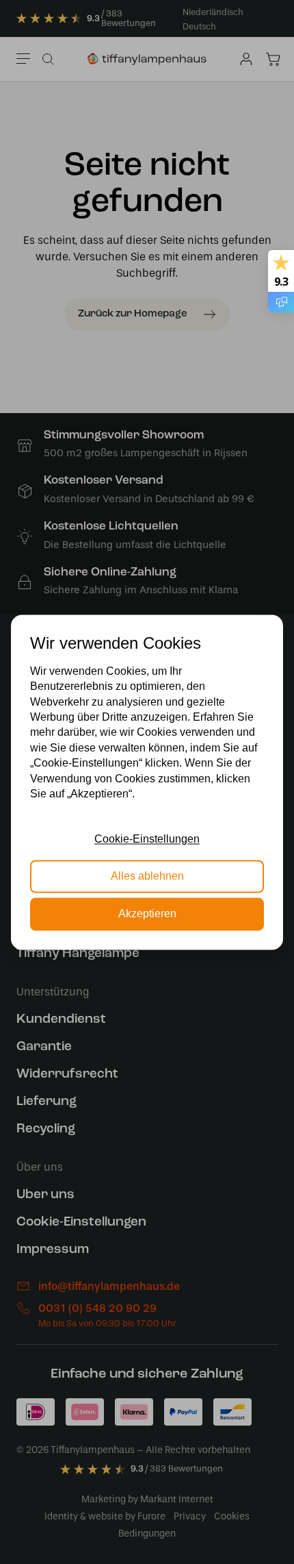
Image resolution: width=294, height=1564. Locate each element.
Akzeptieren (147, 913)
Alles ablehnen (147, 876)
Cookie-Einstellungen (147, 839)
